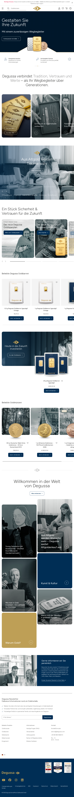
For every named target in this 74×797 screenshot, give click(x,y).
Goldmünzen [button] (62, 195)
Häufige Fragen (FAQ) (32, 728)
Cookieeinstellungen (7, 786)
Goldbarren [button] (42, 195)
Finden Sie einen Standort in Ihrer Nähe (53, 680)
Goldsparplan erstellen (10, 39)
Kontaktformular (56, 728)
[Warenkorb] (66, 8)
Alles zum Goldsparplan (12, 232)
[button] (70, 8)
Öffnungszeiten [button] (7, 195)
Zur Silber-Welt (10, 132)
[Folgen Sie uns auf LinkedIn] (22, 780)
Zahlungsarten (30, 735)
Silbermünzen (6, 738)
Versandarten (30, 731)
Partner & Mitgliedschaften (34, 738)
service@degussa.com (58, 731)
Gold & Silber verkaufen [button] (29, 195)
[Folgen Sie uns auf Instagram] (16, 780)
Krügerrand (5, 741)
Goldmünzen (5, 728)
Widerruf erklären (31, 741)
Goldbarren (5, 731)
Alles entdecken (36, 493)
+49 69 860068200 (57, 735)
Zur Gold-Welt (10, 128)
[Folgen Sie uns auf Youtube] (3, 780)
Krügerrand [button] (17, 195)
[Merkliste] (63, 8)
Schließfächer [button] (52, 195)
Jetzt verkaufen (36, 170)
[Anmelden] (59, 8)
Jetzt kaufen (42, 232)
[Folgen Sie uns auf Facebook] (10, 780)
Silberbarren (5, 735)
